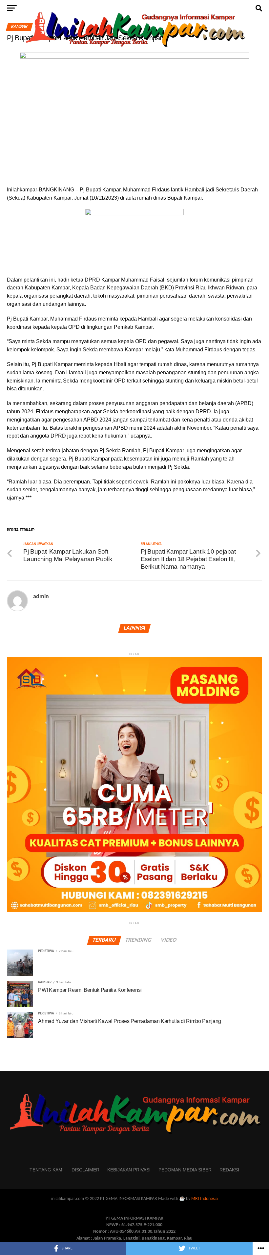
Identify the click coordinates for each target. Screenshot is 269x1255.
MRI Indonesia (204, 1198)
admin (41, 596)
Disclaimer (85, 1169)
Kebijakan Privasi (129, 1169)
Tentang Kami (47, 1169)
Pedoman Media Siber (185, 1169)
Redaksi (229, 1169)
